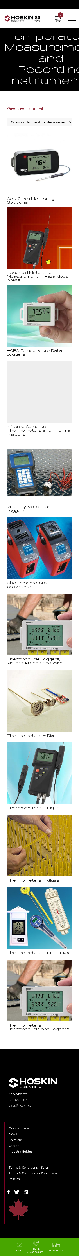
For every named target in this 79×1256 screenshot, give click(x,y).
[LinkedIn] (26, 1192)
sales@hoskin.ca (20, 1105)
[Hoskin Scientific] (22, 18)
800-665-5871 (19, 1100)
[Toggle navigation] (71, 18)
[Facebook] (8, 1192)
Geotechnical (25, 109)
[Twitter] (16, 1192)
